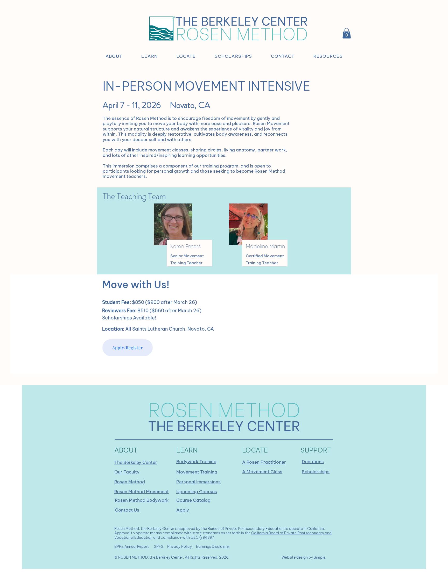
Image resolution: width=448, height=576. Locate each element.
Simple (319, 557)
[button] (114, 56)
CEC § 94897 (203, 537)
